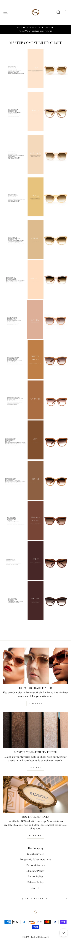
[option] (35, 29)
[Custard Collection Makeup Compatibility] (35, 173)
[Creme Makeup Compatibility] (35, 258)
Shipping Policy (35, 871)
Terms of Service (35, 865)
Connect (35, 835)
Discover (35, 703)
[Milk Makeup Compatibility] (35, 87)
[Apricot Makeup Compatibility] (35, 298)
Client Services (35, 854)
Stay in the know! (35, 898)
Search (35, 888)
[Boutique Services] (35, 794)
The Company (35, 848)
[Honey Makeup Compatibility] (35, 215)
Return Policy (35, 876)
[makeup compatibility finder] (35, 730)
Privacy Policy (35, 882)
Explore (35, 767)
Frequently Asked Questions (35, 859)
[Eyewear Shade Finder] (35, 666)
